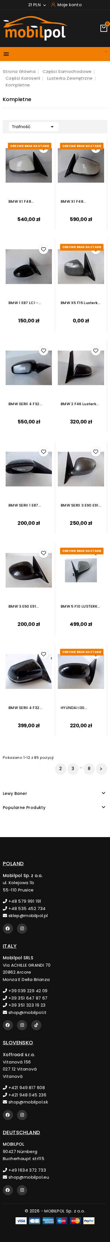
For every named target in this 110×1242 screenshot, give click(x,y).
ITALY (10, 945)
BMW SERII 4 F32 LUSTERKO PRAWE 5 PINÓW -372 (26, 708)
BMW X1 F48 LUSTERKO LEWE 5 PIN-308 (77, 202)
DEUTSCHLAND (21, 1132)
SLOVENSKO (18, 1042)
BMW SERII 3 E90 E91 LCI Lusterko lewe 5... (80, 506)
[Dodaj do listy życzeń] (43, 148)
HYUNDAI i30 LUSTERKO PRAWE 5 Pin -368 (79, 708)
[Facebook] (8, 929)
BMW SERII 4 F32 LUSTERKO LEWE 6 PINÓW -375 (24, 404)
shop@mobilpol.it (27, 1012)
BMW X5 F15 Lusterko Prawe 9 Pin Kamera (80, 303)
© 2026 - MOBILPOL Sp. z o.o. (55, 1211)
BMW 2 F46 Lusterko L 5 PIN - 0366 (80, 404)
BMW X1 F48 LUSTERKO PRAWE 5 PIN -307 (26, 202)
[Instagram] (22, 929)
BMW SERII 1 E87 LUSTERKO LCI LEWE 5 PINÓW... (28, 506)
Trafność (34, 126)
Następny (101, 769)
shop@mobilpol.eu (28, 1177)
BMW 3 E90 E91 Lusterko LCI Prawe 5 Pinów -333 (28, 607)
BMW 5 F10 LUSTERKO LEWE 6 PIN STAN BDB (80, 607)
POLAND (13, 863)
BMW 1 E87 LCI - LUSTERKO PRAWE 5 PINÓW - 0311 (26, 303)
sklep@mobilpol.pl (27, 915)
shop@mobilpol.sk (27, 1102)
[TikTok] (36, 1025)
